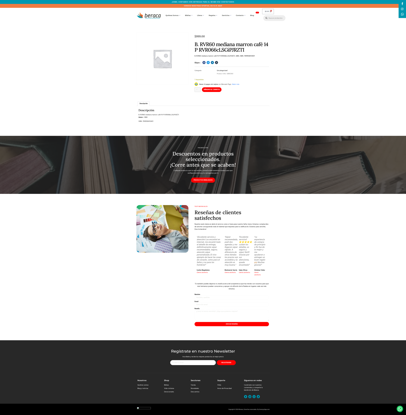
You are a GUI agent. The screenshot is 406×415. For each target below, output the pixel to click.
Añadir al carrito (212, 89)
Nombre (197, 294)
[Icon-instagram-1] (249, 396)
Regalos (212, 15)
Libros (199, 15)
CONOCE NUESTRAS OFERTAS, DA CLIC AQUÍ (203, 6)
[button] (204, 62)
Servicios (225, 15)
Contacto (240, 15)
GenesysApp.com (264, 409)
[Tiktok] (258, 396)
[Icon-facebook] (245, 396)
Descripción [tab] (144, 103)
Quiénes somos (172, 15)
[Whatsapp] (254, 396)
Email (196, 301)
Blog (252, 15)
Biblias (188, 15)
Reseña (197, 309)
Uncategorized (222, 70)
